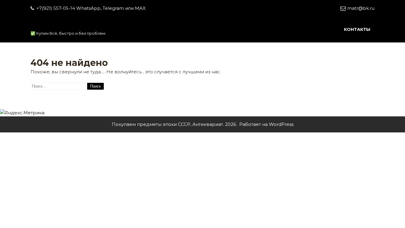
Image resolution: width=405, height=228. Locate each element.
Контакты (357, 29)
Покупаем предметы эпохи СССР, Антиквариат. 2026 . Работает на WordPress (203, 124)
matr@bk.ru (360, 8)
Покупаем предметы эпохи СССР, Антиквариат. (145, 25)
